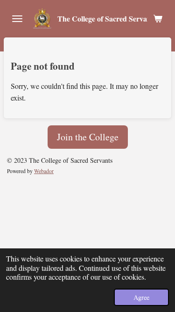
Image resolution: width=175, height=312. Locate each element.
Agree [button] (141, 297)
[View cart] (157, 18)
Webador (44, 170)
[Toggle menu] (17, 18)
